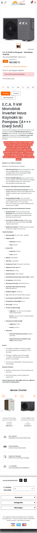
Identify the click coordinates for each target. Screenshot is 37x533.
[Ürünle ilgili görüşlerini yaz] (13, 87)
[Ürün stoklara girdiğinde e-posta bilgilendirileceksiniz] (23, 87)
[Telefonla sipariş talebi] (28, 87)
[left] (2, 410)
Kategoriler (18, 503)
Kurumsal (18, 497)
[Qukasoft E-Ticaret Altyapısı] (18, 531)
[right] (35, 410)
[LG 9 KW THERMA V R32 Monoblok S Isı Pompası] (27, 405)
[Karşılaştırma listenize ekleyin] (18, 87)
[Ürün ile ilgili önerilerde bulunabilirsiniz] (33, 87)
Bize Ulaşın (18, 508)
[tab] (5, 93)
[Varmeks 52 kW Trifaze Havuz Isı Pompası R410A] (9, 405)
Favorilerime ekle (9, 79)
